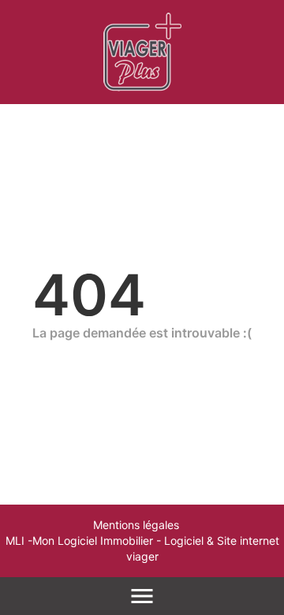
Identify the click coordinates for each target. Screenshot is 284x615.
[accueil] (142, 52)
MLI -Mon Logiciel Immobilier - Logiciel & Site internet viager (142, 548)
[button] (257, 537)
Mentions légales (136, 524)
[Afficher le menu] (142, 596)
